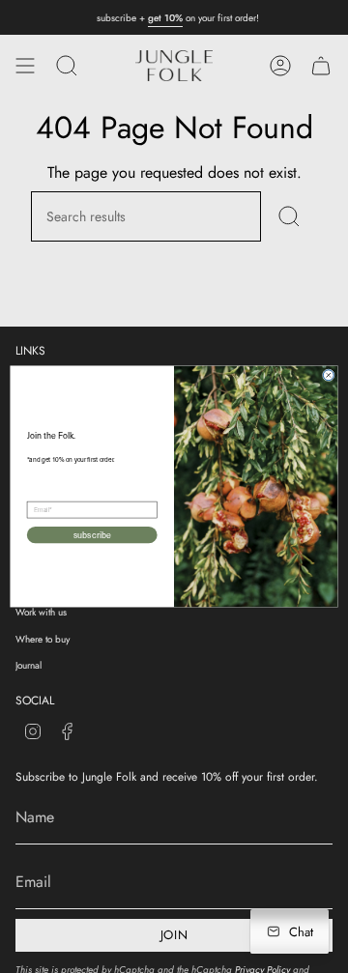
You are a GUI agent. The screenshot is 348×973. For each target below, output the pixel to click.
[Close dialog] (328, 375)
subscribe (92, 535)
